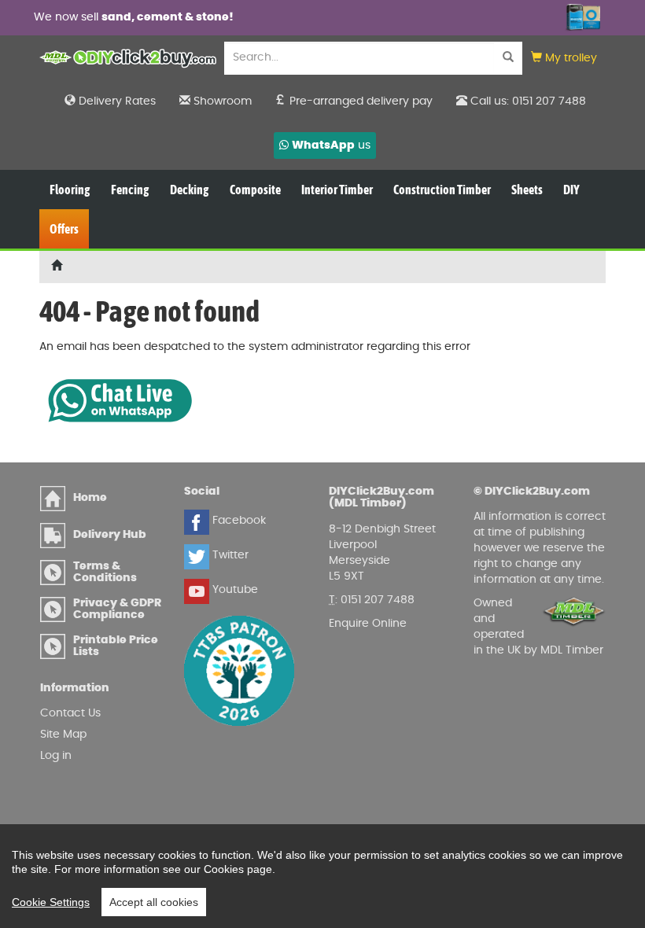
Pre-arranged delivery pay (359, 101)
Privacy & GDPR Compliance (117, 609)
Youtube (233, 589)
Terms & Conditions (105, 572)
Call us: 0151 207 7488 (526, 101)
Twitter (229, 555)
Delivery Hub (109, 534)
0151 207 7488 (378, 600)
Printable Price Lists (115, 646)
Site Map (63, 734)
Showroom (221, 101)
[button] (564, 58)
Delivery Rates (116, 101)
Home (90, 497)
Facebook (237, 520)
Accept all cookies (153, 902)
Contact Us (70, 713)
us (331, 145)
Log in (56, 755)
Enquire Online (368, 623)
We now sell (134, 17)
